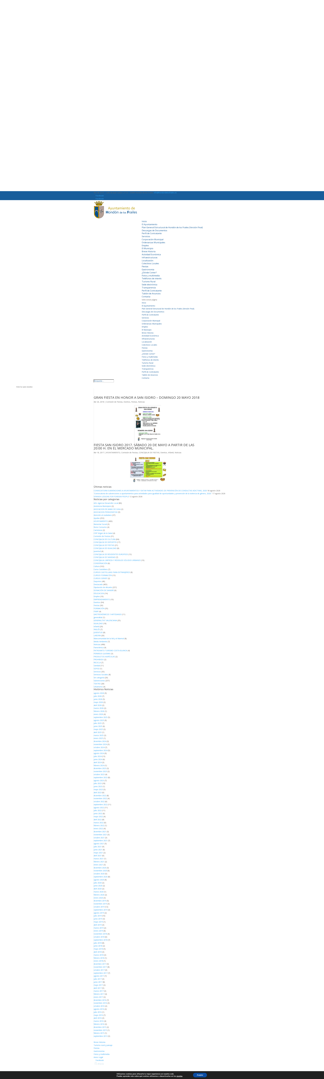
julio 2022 (98, 810)
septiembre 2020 (100, 876)
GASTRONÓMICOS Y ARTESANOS (108, 614)
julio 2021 (98, 846)
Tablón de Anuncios (151, 293)
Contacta (146, 296)
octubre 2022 (99, 801)
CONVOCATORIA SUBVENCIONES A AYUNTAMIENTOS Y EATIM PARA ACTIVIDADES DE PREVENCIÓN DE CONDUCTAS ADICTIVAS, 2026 (150, 490)
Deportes (97, 581)
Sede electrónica (149, 284)
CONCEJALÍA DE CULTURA (105, 539)
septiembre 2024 (100, 750)
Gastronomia (148, 269)
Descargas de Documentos (154, 230)
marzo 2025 (99, 735)
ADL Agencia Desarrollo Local (106, 503)
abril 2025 (98, 732)
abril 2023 (98, 792)
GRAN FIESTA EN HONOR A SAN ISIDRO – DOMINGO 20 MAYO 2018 (146, 397)
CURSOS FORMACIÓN (103, 575)
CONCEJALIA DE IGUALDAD (105, 548)
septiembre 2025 (100, 717)
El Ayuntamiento (149, 224)
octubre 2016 (99, 1006)
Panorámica (99, 647)
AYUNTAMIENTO (113, 452)
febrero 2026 (99, 711)
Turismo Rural (148, 281)
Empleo (145, 245)
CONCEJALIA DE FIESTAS (149, 452)
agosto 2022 (99, 807)
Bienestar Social (100, 524)
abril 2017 (98, 988)
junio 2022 (98, 813)
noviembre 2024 (100, 744)
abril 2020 (98, 888)
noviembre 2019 (100, 904)
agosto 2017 (99, 976)
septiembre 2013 (100, 1036)
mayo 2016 (98, 1015)
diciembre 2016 (100, 1000)
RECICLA (97, 662)
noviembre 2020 (100, 870)
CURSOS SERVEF (100, 578)
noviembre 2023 (100, 771)
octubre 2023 (99, 774)
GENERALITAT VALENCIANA (105, 620)
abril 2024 (98, 762)
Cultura (96, 566)
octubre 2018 (99, 937)
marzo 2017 (99, 991)
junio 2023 (98, 786)
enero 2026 (98, 714)
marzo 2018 (99, 955)
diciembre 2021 (100, 831)
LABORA (97, 635)
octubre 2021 (99, 837)
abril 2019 (98, 925)
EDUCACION (99, 593)
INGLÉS (97, 629)
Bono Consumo (100, 527)
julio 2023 (98, 783)
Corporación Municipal (152, 239)
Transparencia (149, 287)
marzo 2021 (99, 858)
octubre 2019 (99, 907)
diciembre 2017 (100, 964)
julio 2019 (98, 916)
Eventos (127, 402)
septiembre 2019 (100, 910)
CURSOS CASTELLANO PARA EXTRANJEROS (112, 572)
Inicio (144, 221)
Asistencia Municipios (102, 506)
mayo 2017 (98, 985)
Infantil (171, 452)
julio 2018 (98, 943)
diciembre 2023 (100, 768)
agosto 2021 (99, 843)
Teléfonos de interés (151, 278)
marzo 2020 (99, 892)
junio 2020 (98, 885)
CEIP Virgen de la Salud (103, 533)
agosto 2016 (99, 1009)
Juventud (97, 551)
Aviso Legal (98, 1057)
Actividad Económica (151, 254)
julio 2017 (98, 979)
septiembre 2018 (100, 940)
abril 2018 (98, 952)
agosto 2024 (99, 753)
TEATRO (97, 683)
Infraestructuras (149, 257)
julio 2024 (98, 756)
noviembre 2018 (100, 934)
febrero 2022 (99, 825)
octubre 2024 (99, 747)
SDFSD (96, 668)
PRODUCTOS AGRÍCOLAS (104, 656)
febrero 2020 (99, 895)
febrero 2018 (99, 958)
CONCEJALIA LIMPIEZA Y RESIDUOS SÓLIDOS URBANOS (117, 560)
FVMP (96, 611)
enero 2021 (98, 864)
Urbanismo (98, 686)
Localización (147, 260)
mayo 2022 (98, 816)
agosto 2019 (99, 913)
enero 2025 (98, 738)
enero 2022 (98, 828)
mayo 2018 (98, 949)
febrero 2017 (99, 994)
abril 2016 (98, 1018)
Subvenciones (99, 680)
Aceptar (200, 1075)
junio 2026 (98, 699)
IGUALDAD (98, 623)
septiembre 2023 (100, 777)
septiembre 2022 (100, 804)
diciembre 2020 (100, 867)
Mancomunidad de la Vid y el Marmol (109, 638)
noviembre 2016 (100, 1003)
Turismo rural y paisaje (103, 1045)
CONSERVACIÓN (100, 563)
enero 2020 (98, 898)
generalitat (98, 617)
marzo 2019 (99, 928)
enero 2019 (98, 931)
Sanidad (97, 665)
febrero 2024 (99, 765)
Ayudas (97, 518)
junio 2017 (98, 982)
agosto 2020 (99, 879)
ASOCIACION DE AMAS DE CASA (107, 509)
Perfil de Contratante (152, 233)
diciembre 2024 (100, 741)
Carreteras (98, 530)
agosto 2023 (99, 780)
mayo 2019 (98, 922)
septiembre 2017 (100, 973)
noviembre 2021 (100, 834)
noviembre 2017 (100, 967)
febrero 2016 (99, 1024)
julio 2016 (98, 1012)
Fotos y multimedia (151, 275)
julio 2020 (98, 883)
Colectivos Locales (150, 263)
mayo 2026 (98, 702)
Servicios (146, 236)
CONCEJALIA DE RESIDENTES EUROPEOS (111, 554)
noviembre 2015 (100, 1030)
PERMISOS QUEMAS (102, 653)
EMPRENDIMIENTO (102, 599)
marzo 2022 (99, 822)
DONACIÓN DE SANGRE (104, 590)
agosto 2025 (99, 720)
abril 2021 (98, 855)
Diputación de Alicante (103, 587)
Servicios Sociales (101, 674)
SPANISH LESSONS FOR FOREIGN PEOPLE (111, 496)
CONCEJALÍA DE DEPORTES (105, 542)
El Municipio (147, 248)
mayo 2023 (98, 789)
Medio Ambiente (100, 641)
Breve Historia (148, 251)
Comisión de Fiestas (114, 402)
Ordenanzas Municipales (153, 242)
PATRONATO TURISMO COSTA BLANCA (110, 650)
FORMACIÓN (99, 608)
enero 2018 (98, 961)
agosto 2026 (99, 693)
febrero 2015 (99, 1033)
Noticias (141, 402)
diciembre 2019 (100, 900)
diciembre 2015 (100, 1027)
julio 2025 (98, 723)
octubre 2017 (99, 970)
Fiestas (145, 266)
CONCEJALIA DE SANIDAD (104, 557)
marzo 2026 (99, 708)
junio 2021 (98, 849)
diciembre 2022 (100, 795)
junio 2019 (98, 919)
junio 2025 (98, 726)
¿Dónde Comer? (149, 272)
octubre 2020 (99, 873)
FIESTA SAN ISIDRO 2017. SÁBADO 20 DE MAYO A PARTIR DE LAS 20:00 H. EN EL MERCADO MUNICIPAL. (144, 446)
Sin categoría (99, 677)
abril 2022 (98, 819)
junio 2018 (98, 946)
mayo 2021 (98, 852)
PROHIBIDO (99, 659)
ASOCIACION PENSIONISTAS (106, 512)
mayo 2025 (98, 729)
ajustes (179, 1076)
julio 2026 (98, 696)
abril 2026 (98, 705)
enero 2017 (98, 997)
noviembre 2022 (100, 798)
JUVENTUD (98, 632)
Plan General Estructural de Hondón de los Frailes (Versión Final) (172, 227)
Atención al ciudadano (103, 515)
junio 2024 (98, 759)
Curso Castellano (101, 569)
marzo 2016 (99, 1021)
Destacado (98, 584)
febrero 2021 (99, 861)
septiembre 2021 (100, 840)
